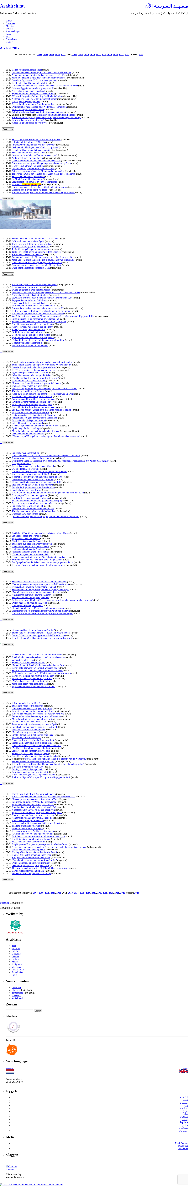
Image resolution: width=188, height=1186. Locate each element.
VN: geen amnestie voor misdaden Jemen (31, 857)
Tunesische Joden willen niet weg (27, 705)
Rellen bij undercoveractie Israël (27, 69)
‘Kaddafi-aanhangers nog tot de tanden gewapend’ (35, 378)
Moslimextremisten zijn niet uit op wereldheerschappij (37, 500)
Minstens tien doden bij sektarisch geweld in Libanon (36, 383)
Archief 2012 (9, 48)
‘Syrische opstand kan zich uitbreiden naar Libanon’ (36, 592)
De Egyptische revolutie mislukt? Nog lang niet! (34, 587)
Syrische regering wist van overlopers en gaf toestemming (45, 362)
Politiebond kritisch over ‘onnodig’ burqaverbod (34, 802)
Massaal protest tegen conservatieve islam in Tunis (35, 799)
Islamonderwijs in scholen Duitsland (29, 380)
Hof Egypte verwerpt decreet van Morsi (30, 498)
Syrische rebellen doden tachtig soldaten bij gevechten (37, 559)
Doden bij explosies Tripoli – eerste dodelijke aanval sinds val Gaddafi (44, 388)
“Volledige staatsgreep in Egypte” (27, 541)
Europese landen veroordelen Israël (28, 120)
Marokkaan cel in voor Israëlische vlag (30, 684)
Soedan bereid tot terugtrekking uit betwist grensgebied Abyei (40, 589)
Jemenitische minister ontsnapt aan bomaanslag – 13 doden (39, 321)
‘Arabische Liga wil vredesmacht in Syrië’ (31, 748)
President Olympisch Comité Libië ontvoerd (32, 484)
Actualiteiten (18, 972)
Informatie (16, 987)
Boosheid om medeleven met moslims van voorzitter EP (38, 308)
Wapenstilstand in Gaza (23, 660)
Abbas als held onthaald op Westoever (29, 122)
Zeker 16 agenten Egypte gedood (27, 423)
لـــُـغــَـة (184, 1097)
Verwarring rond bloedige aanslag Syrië (30, 753)
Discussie (16, 953)
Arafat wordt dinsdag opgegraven (27, 158)
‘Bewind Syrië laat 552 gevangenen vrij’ (30, 865)
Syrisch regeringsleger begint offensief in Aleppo (34, 415)
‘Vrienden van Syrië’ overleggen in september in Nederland (39, 471)
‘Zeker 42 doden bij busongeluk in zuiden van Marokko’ (38, 340)
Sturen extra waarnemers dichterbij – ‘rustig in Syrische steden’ (41, 632)
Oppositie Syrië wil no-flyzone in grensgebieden (34, 407)
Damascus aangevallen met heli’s (27, 386)
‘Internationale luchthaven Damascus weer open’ (34, 155)
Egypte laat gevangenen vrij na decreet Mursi (33, 466)
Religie (15, 951)
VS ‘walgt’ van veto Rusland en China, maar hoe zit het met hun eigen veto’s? (48, 764)
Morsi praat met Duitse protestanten (28, 176)
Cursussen (10, 23)
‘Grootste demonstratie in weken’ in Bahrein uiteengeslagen (39, 557)
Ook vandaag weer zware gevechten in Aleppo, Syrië (36, 265)
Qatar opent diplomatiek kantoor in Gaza (31, 268)
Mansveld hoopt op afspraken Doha (28, 152)
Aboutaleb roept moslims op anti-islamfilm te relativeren (38, 313)
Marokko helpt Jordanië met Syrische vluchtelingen (35, 431)
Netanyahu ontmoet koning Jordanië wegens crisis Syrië (38, 75)
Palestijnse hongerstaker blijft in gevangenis (32, 743)
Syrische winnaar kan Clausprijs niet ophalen (33, 337)
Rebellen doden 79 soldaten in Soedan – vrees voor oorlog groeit (42, 638)
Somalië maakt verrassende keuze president (32, 324)
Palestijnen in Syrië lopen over (26, 101)
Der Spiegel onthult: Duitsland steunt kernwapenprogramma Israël (42, 562)
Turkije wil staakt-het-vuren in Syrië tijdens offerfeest (36, 252)
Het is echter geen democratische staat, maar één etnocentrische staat (43, 796)
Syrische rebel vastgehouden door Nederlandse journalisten (39, 107)
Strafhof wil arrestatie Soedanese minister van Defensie (37, 670)
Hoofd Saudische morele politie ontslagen (31, 839)
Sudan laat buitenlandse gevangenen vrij (30, 597)
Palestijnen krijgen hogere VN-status (29, 142)
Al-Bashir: (26, 184)
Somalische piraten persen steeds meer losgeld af (34, 727)
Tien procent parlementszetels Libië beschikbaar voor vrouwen (41, 868)
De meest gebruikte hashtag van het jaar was (32, 823)
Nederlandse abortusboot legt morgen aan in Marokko (37, 262)
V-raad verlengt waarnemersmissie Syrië (30, 474)
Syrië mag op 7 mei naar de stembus (28, 662)
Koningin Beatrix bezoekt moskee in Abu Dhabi (34, 852)
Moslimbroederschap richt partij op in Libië (32, 678)
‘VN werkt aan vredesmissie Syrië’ (28, 241)
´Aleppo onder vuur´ (21, 463)
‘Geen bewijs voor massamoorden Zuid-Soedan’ (34, 860)
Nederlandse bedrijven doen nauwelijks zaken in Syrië (37, 476)
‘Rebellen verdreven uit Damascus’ (28, 433)
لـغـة (185, 1100)
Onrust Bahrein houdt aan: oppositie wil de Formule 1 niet (39, 635)
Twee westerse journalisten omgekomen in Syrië (34, 724)
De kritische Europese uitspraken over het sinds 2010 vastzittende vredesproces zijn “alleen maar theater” (60, 461)
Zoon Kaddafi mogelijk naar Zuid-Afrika (31, 335)
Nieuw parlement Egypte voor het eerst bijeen (33, 815)
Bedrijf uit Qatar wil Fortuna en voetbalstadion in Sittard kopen (41, 311)
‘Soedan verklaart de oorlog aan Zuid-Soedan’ (33, 630)
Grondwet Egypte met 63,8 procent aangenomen (34, 80)
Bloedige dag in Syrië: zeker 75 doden (29, 189)
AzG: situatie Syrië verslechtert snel (28, 91)
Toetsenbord (17, 992)
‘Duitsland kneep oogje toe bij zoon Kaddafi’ (33, 833)
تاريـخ (185, 1111)
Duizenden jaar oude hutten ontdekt (28, 729)
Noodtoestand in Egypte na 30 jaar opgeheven (33, 810)
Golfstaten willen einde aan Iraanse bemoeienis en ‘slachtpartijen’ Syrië (45, 85)
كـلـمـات (184, 1102)
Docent (9, 28)
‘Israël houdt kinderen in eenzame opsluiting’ (32, 479)
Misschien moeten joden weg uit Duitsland (32, 375)
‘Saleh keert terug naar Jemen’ (26, 732)
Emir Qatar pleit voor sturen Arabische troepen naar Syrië (38, 836)
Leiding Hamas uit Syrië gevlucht (27, 769)
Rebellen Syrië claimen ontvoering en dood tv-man (35, 425)
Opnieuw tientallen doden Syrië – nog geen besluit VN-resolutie (41, 72)
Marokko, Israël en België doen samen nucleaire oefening (38, 77)
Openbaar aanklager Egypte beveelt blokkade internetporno (39, 187)
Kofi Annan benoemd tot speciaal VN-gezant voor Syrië (38, 713)
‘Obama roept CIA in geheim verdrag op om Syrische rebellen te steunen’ (46, 436)
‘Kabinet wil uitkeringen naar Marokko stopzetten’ (35, 147)
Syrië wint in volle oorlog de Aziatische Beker (33, 93)
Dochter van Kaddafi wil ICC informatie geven (34, 794)
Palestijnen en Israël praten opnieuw (28, 849)
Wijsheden (16, 967)
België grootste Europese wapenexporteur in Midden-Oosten (40, 844)
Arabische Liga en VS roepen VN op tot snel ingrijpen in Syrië (41, 777)
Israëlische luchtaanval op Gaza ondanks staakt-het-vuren (38, 657)
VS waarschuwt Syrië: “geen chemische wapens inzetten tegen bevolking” (46, 117)
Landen (15, 956)
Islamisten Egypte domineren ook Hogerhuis (32, 711)
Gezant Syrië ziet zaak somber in (27, 342)
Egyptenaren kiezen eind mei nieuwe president (33, 686)
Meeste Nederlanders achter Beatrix (28, 841)
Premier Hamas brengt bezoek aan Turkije (31, 873)
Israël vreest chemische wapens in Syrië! (30, 546)
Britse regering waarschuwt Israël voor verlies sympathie (38, 171)
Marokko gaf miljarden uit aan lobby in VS (32, 719)
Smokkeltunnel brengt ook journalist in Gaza (32, 735)
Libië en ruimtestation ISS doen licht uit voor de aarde (37, 654)
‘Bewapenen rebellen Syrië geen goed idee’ (32, 708)
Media (15, 961)
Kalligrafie (17, 964)
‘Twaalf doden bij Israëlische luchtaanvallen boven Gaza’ (38, 665)
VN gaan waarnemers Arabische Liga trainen (33, 831)
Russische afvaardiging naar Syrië (27, 766)
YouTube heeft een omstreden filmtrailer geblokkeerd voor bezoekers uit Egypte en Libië (53, 316)
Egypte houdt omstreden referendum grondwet (33, 104)
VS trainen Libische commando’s (27, 254)
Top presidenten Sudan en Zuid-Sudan (30, 300)
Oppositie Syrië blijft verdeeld (26, 514)
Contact (9, 42)
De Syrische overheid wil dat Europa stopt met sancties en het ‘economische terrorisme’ (52, 600)
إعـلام (185, 1119)
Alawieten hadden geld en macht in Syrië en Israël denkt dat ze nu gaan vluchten (49, 847)
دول (186, 1114)
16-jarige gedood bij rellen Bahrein (28, 391)
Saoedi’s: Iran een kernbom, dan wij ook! (31, 751)
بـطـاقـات (183, 1128)
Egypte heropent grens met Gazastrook (30, 372)
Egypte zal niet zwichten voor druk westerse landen (36, 668)
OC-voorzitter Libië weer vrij (25, 469)
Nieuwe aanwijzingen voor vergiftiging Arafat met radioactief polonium (46, 516)
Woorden (16, 948)
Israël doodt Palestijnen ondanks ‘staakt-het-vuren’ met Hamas (40, 533)
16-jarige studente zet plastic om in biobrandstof (34, 511)
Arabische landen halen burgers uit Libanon (32, 396)
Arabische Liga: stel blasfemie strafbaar (30, 295)
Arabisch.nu (12, 6)
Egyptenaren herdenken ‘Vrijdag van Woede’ (33, 804)
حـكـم (185, 1125)
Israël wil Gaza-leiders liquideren (27, 179)
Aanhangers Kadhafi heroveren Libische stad (33, 818)
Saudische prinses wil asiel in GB (27, 506)
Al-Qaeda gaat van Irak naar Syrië (28, 681)
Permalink (4, 903)
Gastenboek (11, 39)
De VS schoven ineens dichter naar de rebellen (33, 370)
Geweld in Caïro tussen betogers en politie (31, 150)
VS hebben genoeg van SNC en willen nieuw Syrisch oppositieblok (43, 192)
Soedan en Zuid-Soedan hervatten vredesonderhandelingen (39, 581)
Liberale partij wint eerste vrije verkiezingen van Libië (37, 482)
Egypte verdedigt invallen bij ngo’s (28, 871)
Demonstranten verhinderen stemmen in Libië (33, 508)
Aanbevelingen (13, 31)
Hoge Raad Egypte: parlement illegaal (29, 303)
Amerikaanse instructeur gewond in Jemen (31, 595)
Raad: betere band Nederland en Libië (29, 83)
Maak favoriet (181, 1143)
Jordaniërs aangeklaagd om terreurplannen (31, 249)
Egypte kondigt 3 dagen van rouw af (29, 420)
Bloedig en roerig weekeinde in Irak (28, 329)
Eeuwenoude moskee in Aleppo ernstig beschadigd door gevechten (43, 257)
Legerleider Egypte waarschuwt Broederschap (33, 487)
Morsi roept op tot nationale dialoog (28, 109)
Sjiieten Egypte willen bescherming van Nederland (35, 319)
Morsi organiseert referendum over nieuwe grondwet (36, 139)
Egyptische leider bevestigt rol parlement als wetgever (37, 812)
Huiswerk (16, 995)
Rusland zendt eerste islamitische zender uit (32, 458)
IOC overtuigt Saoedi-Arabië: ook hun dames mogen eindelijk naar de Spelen (48, 492)
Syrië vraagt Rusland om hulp (26, 428)
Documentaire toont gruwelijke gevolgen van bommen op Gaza (41, 163)
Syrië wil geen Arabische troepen (27, 828)
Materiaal (10, 26)
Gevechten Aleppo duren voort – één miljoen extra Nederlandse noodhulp (46, 455)
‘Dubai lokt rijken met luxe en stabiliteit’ (30, 554)
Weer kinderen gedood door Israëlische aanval (33, 168)
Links (14, 975)
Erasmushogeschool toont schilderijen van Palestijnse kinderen (41, 610)
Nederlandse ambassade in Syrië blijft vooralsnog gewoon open (41, 673)
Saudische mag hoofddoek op (25, 453)
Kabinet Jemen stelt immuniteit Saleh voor (31, 855)
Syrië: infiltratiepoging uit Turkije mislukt (31, 863)
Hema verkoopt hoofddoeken (25, 287)
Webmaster (183, 1148)
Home (9, 20)
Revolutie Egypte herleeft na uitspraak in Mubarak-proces (38, 565)
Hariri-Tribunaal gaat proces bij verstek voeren (33, 774)
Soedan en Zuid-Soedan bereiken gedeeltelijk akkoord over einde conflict (46, 292)
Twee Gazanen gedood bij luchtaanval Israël (32, 244)
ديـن (186, 1105)
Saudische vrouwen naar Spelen (27, 490)
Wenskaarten (18, 969)
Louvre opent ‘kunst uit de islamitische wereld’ (33, 305)
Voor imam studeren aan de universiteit (30, 772)
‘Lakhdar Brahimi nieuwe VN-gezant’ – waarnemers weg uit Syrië (43, 394)
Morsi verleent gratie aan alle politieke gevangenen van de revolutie (43, 260)
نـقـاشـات (183, 1108)
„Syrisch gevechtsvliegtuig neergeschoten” (31, 402)
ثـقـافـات (183, 1116)
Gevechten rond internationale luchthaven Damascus (36, 160)
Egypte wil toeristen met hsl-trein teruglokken (33, 676)
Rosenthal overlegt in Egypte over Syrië (30, 246)
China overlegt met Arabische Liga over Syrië (33, 740)
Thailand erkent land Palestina (26, 825)
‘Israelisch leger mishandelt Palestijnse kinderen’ (34, 367)
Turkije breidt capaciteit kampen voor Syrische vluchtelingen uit (41, 364)
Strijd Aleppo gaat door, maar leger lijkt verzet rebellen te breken (41, 409)
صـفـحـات (183, 1130)
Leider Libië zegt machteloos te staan (29, 721)
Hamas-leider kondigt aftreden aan (28, 820)
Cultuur (15, 959)
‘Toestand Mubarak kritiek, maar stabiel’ (30, 551)
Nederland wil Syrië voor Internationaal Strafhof (34, 99)
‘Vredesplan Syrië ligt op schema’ (27, 605)
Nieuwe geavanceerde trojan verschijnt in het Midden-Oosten (40, 584)
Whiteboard (17, 998)
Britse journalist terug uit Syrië (26, 703)
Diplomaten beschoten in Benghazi (28, 549)
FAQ (8, 36)
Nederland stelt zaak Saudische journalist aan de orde (36, 745)
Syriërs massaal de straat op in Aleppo (29, 603)
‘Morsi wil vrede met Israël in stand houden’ (32, 327)
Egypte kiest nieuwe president (26, 538)
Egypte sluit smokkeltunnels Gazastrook (30, 412)
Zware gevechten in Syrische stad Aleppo (31, 289)
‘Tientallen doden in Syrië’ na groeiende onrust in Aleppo (38, 608)
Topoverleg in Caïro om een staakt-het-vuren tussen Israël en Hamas (43, 174)
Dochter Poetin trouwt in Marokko (28, 166)
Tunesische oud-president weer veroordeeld (32, 543)
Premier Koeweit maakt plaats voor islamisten (33, 761)
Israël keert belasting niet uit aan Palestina (56, 115)
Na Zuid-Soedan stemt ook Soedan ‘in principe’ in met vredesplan (42, 613)
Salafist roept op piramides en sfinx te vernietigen (34, 182)
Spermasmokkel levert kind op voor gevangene (34, 399)
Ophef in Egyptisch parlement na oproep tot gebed (35, 756)
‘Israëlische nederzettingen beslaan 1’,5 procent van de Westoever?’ (55, 758)
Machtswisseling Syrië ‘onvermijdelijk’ (30, 345)
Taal (14, 946)
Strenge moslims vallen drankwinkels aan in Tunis (35, 238)
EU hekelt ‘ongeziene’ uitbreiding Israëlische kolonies (37, 96)
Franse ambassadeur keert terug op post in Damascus (36, 716)
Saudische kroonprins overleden (27, 536)
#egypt (57, 823)
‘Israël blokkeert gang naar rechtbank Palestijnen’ (35, 417)
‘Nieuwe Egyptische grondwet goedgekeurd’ (33, 88)
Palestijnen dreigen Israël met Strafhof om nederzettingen (38, 112)
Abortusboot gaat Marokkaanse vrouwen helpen (34, 284)
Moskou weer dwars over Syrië (26, 737)
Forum (9, 34)
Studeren (16, 990)
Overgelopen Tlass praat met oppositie (29, 495)
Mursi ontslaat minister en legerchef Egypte (32, 404)
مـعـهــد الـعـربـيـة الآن (166, 6)
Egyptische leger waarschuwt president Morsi (33, 503)
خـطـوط (184, 1122)
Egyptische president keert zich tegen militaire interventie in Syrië (42, 297)
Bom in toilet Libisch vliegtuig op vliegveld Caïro (35, 807)
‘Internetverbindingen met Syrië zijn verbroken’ (34, 144)
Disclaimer (183, 1146)
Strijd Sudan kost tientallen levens (27, 332)
